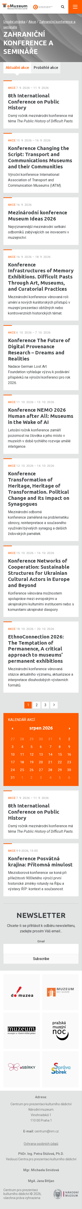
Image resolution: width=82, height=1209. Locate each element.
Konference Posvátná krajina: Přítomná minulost (40, 861)
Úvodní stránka (14, 22)
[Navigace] (75, 7)
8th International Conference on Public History (33, 102)
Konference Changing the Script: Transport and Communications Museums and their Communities (40, 157)
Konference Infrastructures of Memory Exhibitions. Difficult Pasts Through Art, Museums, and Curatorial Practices (41, 277)
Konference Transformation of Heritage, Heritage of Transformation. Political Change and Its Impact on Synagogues (38, 489)
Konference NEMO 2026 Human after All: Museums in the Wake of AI (40, 416)
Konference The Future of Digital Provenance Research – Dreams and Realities (39, 349)
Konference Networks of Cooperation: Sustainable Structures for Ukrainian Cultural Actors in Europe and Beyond (39, 573)
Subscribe (41, 959)
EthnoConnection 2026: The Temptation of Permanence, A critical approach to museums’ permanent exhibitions (36, 649)
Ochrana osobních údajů (41, 1144)
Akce (32, 22)
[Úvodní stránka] (29, 7)
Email (41, 941)
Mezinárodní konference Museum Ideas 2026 (37, 215)
